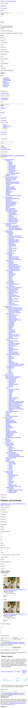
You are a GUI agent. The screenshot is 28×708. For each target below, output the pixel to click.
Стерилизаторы (12, 380)
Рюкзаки (11, 467)
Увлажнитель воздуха (14, 283)
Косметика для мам (10, 366)
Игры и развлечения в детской (13, 270)
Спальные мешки (10, 186)
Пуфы (10, 297)
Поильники (11, 390)
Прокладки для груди (14, 314)
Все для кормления (9, 375)
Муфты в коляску (13, 211)
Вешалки (11, 299)
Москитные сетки (13, 218)
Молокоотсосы (12, 381)
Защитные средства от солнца (16, 365)
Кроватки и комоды (9, 159)
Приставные (11, 169)
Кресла (10, 251)
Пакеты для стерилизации (15, 407)
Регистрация (3, 5)
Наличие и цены (7, 126)
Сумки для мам (12, 463)
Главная (2, 503)
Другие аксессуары (13, 221)
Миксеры (11, 386)
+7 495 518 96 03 (4, 98)
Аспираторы (12, 329)
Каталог (6, 503)
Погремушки (9, 426)
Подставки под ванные (14, 343)
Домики (10, 478)
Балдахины (8, 180)
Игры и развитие (9, 417)
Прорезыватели (12, 321)
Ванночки (11, 342)
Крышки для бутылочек (14, 403)
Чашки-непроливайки (14, 397)
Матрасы (8, 190)
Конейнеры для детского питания (16, 401)
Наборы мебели (12, 245)
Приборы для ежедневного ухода (13, 307)
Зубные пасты (12, 332)
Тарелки (11, 392)
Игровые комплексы (13, 475)
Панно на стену (12, 291)
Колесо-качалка (12, 165)
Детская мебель (9, 232)
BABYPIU (3, 545)
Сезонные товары (9, 471)
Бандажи (11, 469)
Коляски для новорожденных (13, 198)
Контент (5, 127)
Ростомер (11, 293)
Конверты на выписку (14, 453)
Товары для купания (20, 503)
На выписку (9, 440)
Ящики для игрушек (13, 258)
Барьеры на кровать (13, 264)
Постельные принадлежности (12, 177)
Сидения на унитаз (13, 338)
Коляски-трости (9, 205)
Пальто (10, 446)
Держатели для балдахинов (12, 181)
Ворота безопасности (14, 265)
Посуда (7, 387)
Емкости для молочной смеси (15, 405)
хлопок (2, 568)
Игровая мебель (12, 250)
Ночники (11, 285)
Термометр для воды (13, 349)
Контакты (5, 86)
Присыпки (11, 361)
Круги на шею (12, 345)
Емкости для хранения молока (16, 402)
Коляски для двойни (10, 203)
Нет (1, 550)
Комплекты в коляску (14, 220)
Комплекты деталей (13, 290)
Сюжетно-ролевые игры (11, 432)
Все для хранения (10, 253)
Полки (10, 302)
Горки (10, 480)
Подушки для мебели (14, 304)
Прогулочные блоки (10, 209)
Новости (5, 81)
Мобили (8, 423)
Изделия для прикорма (14, 389)
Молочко (11, 372)
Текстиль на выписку (11, 452)
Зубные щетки (12, 330)
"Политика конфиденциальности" (17, 703)
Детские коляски (9, 197)
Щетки (10, 328)
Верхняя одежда (9, 445)
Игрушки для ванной (14, 344)
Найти (2, 14)
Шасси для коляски (10, 208)
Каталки (11, 280)
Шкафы (10, 233)
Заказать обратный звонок (24, 671)
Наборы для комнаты (13, 298)
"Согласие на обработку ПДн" (8, 704)
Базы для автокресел (13, 227)
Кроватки (8, 160)
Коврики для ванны (13, 340)
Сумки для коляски (13, 214)
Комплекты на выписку (14, 455)
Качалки (11, 279)
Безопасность (9, 260)
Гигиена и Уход (8, 306)
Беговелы (11, 473)
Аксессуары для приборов (15, 312)
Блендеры (11, 385)
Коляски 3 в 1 (9, 200)
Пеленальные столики (14, 239)
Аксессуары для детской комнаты (14, 287)
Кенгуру (11, 465)
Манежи (11, 234)
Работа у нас (6, 85)
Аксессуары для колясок (11, 210)
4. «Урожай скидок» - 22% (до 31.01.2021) (10, 554)
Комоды (8, 175)
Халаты (10, 347)
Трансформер (12, 166)
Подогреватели (12, 379)
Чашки (10, 396)
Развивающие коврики (11, 421)
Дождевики (11, 216)
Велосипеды (11, 476)
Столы (10, 246)
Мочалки (11, 350)
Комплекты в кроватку (11, 178)
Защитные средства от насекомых (16, 364)
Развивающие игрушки (11, 422)
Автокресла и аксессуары (11, 223)
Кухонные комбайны (13, 384)
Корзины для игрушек (14, 256)
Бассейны (11, 482)
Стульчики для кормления (15, 235)
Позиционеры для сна (11, 189)
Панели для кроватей (14, 301)
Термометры (11, 324)
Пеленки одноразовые (14, 335)
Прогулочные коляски (11, 204)
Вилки (10, 395)
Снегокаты (11, 488)
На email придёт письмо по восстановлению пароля (13, 155)
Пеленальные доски (13, 242)
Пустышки (11, 322)
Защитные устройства (14, 267)
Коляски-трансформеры (11, 202)
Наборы (8, 414)
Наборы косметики (13, 363)
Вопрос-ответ (6, 82)
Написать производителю (7, 671)
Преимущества (6, 79)
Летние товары (9, 472)
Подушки (8, 184)
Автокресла (8, 224)
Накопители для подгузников (15, 308)
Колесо (10, 164)
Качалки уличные (13, 485)
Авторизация (4, 8)
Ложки (10, 394)
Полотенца (11, 348)
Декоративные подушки (14, 296)
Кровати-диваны (13, 170)
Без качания (11, 171)
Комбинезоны (12, 447)
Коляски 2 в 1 (9, 199)
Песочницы (11, 481)
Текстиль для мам (10, 461)
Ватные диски (12, 317)
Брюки (10, 449)
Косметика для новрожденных (13, 354)
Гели (10, 369)
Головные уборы (10, 444)
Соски (7, 413)
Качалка (10, 163)
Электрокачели (12, 244)
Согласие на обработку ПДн (18, 679)
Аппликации (12, 303)
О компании (6, 77)
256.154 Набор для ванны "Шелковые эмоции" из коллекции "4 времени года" (14, 614)
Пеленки (8, 193)
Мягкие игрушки (10, 420)
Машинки (8, 418)
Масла (10, 359)
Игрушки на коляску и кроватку (13, 437)
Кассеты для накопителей (15, 310)
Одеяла (7, 185)
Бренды (5, 124)
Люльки (8, 207)
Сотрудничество (7, 80)
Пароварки (11, 382)
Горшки (10, 337)
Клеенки (8, 194)
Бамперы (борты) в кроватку (12, 183)
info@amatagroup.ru (5, 93)
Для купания (12, 358)
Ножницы (11, 326)
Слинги (10, 466)
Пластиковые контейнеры (15, 259)
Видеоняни (11, 261)
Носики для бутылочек (14, 406)
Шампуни (11, 356)
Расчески (11, 327)
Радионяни (11, 262)
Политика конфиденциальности (8, 679)
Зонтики (11, 215)
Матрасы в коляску (13, 219)
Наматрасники (9, 191)
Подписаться (17, 671)
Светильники (12, 286)
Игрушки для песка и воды (15, 486)
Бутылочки (8, 412)
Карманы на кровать (13, 292)
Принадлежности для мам (12, 416)
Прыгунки (11, 275)
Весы (10, 333)
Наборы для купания (13, 353)
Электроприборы (10, 282)
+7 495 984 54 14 (4, 99)
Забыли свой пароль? (6, 149)
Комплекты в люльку (11, 179)
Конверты (7, 438)
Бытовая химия (9, 374)
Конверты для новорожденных (16, 450)
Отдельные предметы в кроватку (13, 195)
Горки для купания (13, 351)
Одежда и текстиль (9, 442)
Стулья (10, 249)
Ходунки (11, 276)
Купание (8, 339)
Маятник (11, 161)
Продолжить (3, 706)
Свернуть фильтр (4, 572)
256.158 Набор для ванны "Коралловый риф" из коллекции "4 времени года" (14, 590)
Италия (2, 559)
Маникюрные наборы (14, 334)
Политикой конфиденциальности (11, 642)
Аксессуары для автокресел (12, 225)
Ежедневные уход (10, 313)
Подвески (8, 425)
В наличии (3, 509)
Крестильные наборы (11, 457)
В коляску (8, 441)
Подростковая (12, 168)
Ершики (11, 410)
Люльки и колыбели (10, 174)
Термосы (11, 391)
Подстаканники (12, 213)
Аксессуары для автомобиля (15, 229)
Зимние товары (9, 487)
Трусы (10, 468)
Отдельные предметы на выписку (16, 456)
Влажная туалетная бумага (15, 319)
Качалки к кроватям (13, 288)
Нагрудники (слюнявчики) (12, 411)
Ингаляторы (11, 323)
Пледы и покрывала (10, 188)
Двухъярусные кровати (14, 173)
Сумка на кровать (13, 295)
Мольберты (11, 281)
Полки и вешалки (13, 248)
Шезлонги (11, 243)
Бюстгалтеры (12, 462)
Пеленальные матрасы (14, 240)
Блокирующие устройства (15, 266)
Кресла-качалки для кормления (13, 376)
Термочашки (12, 400)
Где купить (5, 84)
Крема (10, 360)
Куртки (10, 451)
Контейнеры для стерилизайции (16, 408)
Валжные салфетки (13, 318)
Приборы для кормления (11, 378)
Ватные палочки (12, 316)
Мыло (10, 355)
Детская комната (8, 230)
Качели (10, 277)
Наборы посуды (12, 398)
